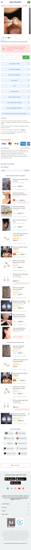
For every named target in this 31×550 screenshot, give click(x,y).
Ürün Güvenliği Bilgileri (25, 148)
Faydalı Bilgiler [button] (5, 504)
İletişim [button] (4, 511)
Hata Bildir (16, 465)
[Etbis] (11, 523)
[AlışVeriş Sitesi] (28, 2)
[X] (12, 488)
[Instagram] (15, 488)
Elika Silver (4, 37)
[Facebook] (8, 488)
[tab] (15, 503)
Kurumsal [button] (4, 507)
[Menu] (1, 2)
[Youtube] (19, 488)
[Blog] (23, 488)
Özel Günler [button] (5, 514)
